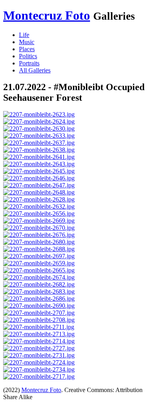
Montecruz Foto (46, 15)
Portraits (29, 63)
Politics (28, 56)
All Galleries (35, 70)
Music (26, 42)
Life (24, 34)
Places (27, 49)
